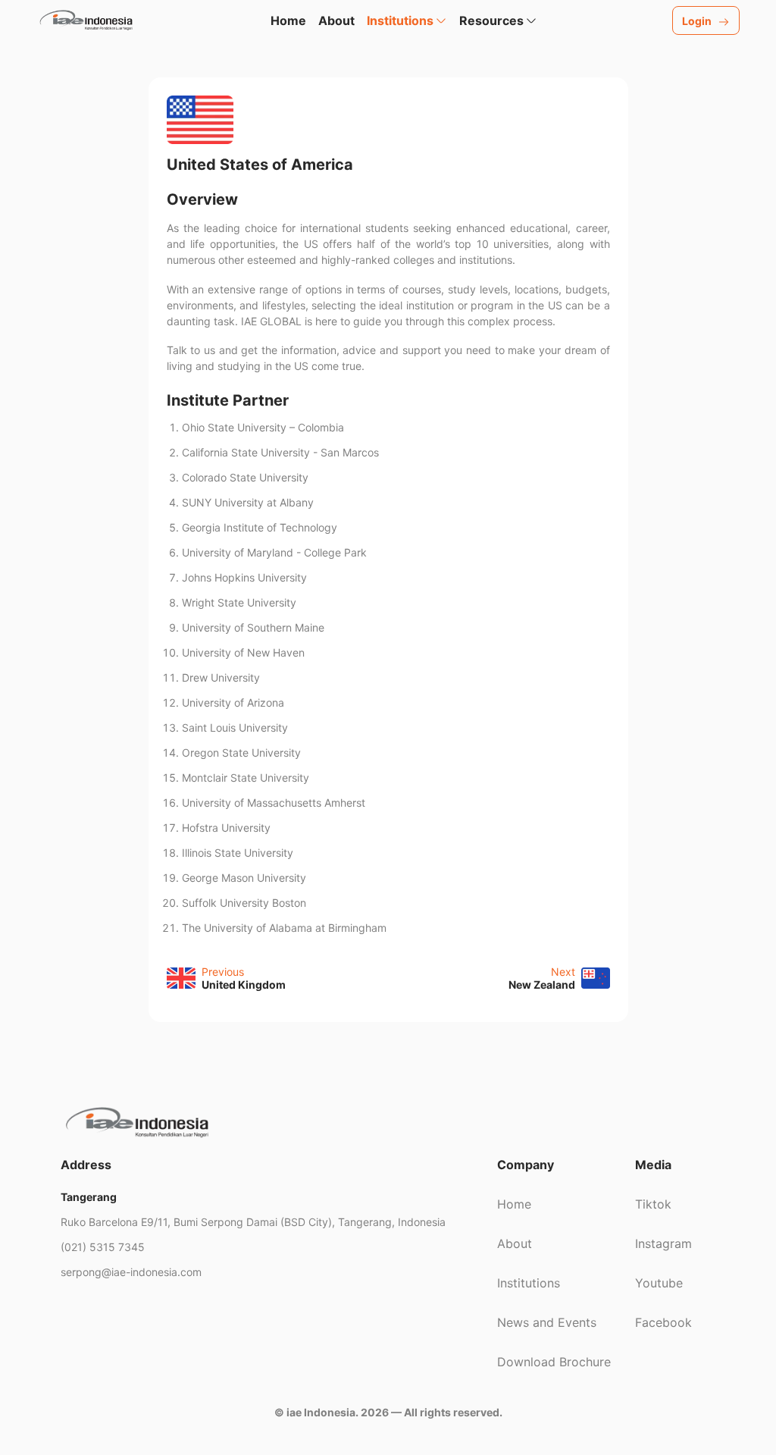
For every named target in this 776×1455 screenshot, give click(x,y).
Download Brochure (554, 1361)
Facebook (663, 1322)
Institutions (528, 1282)
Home (288, 20)
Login (697, 20)
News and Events (546, 1322)
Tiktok (653, 1204)
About (336, 20)
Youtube (659, 1282)
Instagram (663, 1243)
